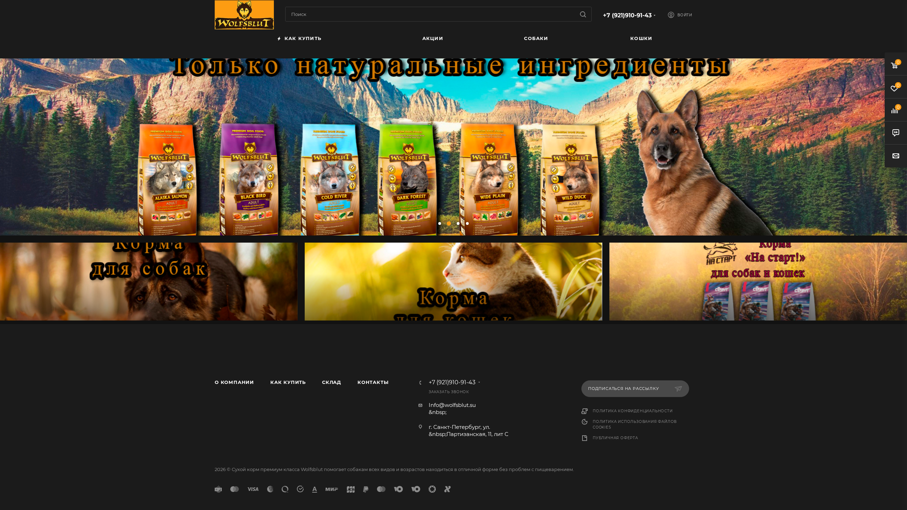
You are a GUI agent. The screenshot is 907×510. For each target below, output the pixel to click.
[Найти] (583, 14)
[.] (149, 282)
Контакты (372, 382)
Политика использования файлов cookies (635, 424)
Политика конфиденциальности (633, 411)
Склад (331, 382)
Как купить (288, 382)
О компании (234, 382)
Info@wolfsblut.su (452, 405)
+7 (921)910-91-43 (627, 15)
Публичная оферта (615, 438)
